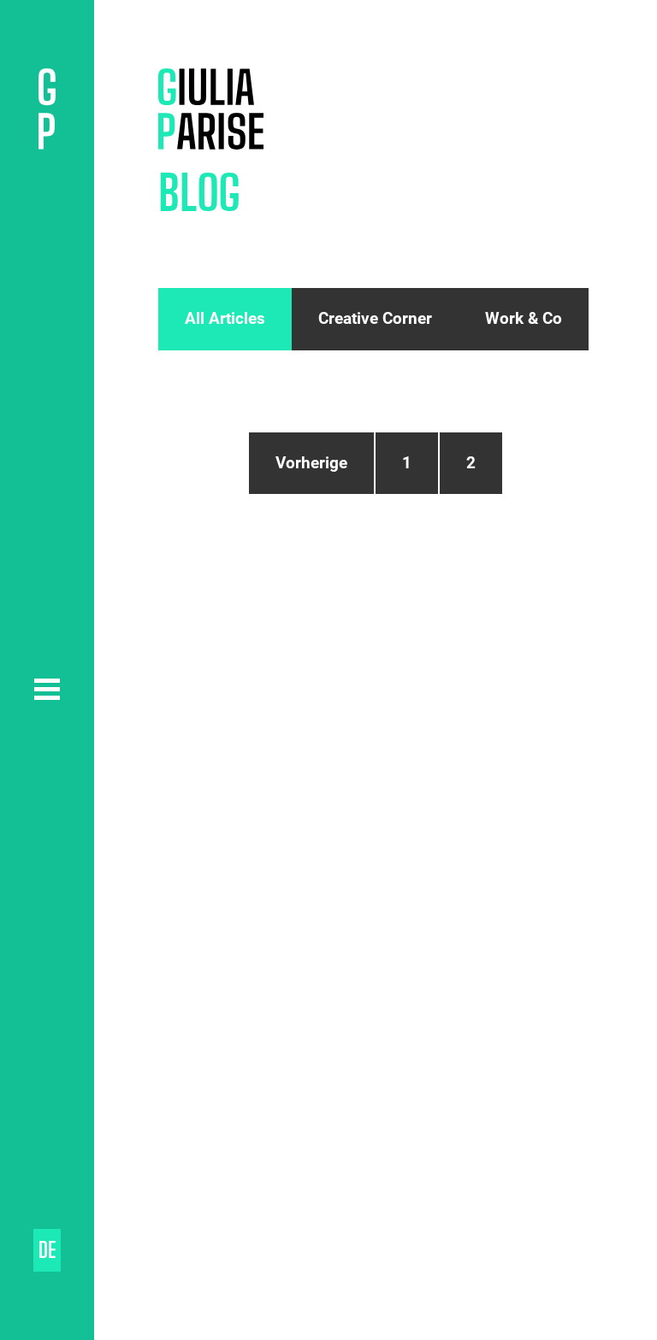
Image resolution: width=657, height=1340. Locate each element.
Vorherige (311, 463)
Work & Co (523, 318)
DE (47, 1249)
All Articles (225, 318)
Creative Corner (375, 318)
